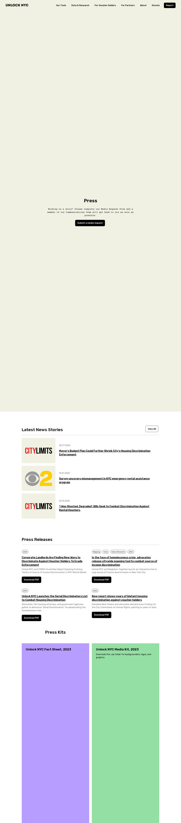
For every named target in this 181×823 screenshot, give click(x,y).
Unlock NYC (17, 5)
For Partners (128, 5)
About (143, 5)
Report (169, 5)
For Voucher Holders (105, 5)
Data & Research (80, 5)
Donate (156, 5)
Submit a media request (90, 223)
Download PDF (31, 579)
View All (152, 429)
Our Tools (61, 5)
